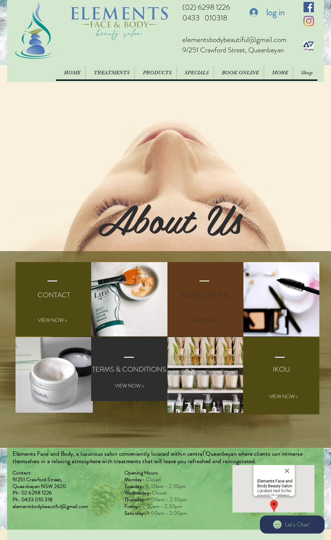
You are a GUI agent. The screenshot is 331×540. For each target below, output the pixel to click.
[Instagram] (309, 21)
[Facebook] (309, 7)
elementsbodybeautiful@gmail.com (234, 39)
